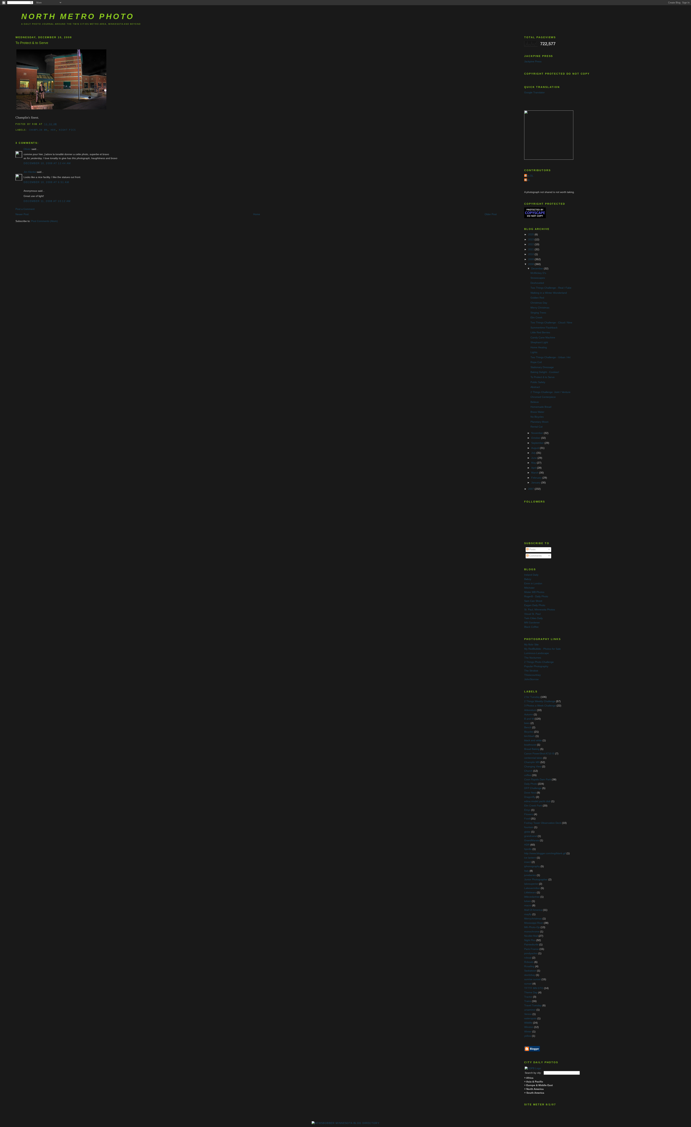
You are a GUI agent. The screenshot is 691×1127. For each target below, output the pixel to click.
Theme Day (531, 992)
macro (527, 905)
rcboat (527, 957)
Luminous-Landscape (536, 653)
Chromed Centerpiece (543, 397)
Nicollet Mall (531, 936)
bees (527, 723)
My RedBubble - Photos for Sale (542, 649)
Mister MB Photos (534, 592)
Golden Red (537, 297)
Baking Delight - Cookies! (544, 372)
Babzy (527, 579)
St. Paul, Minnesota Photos (539, 609)
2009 (531, 259)
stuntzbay (529, 975)
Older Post (491, 214)
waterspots (530, 1018)
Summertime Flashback (543, 327)
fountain (528, 827)
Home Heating (538, 347)
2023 (531, 239)
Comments (535, 555)
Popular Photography (536, 666)
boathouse (530, 744)
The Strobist (531, 670)
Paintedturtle (531, 944)
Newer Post (22, 214)
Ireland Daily (531, 574)
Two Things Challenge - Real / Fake (550, 287)
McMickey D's (538, 273)
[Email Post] (59, 124)
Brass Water (537, 412)
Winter (528, 1031)
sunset (528, 983)
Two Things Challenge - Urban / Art (550, 357)
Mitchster (529, 587)
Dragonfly (529, 797)
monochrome (531, 931)
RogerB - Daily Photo (536, 596)
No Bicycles (537, 416)
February (536, 477)
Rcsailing (529, 966)
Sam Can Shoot (533, 601)
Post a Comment (25, 209)
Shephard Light (539, 342)
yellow (527, 1036)
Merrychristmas (533, 918)
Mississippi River (533, 923)
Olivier (27, 149)
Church (528, 771)
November (537, 433)
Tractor (528, 996)
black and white (533, 740)
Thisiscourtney (532, 675)
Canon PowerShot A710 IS (539, 753)
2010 (531, 254)
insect (527, 862)
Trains (527, 1001)
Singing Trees (538, 312)
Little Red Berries (540, 332)
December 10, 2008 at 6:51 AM (46, 182)
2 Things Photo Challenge (539, 662)
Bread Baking (531, 749)
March (535, 472)
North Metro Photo (77, 16)
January (536, 482)
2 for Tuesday (532, 697)
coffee (527, 775)
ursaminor (530, 1009)
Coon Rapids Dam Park (537, 779)
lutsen (527, 901)
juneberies (530, 875)
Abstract (535, 387)
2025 (531, 234)
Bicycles (528, 731)
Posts (532, 549)
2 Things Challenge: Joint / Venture (550, 392)
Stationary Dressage (542, 367)
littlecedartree (532, 896)
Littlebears (530, 892)
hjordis (528, 849)
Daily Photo (530, 784)
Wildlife (528, 1022)
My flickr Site (531, 644)
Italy (526, 871)
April (534, 467)
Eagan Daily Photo (534, 605)
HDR (53, 129)
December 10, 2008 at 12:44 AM (47, 163)
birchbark (529, 736)
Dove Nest (530, 792)
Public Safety (537, 382)
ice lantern (530, 857)
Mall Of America (533, 910)
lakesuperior (531, 884)
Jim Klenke (30, 172)
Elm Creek (536, 317)
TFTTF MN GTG (533, 988)
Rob (527, 180)
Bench (527, 727)
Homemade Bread (540, 407)
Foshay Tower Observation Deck (542, 823)
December (537, 268)
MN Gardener (532, 622)
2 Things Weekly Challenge (539, 701)
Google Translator (534, 92)
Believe (534, 402)
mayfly (528, 914)
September (538, 443)
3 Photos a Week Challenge (540, 705)
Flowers (528, 814)
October (536, 438)
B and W (529, 718)
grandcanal (530, 836)
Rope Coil (536, 362)
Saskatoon (530, 970)
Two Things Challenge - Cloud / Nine (551, 322)
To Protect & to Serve (31, 43)
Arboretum (530, 710)
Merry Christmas (539, 307)
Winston (528, 1027)
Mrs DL (529, 175)
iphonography (532, 866)
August (535, 448)
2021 (531, 249)
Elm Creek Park (533, 805)
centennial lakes (533, 758)
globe (527, 831)
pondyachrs (531, 953)
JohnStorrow (531, 679)
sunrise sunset (532, 979)
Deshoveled (537, 283)
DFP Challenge (532, 788)
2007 (531, 489)
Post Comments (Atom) (44, 221)
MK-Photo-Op (532, 927)
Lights (533, 352)
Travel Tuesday (533, 1005)
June (534, 458)
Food (527, 818)
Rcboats (529, 962)
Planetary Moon (539, 422)
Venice (528, 1014)
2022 (531, 244)
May (534, 462)
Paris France (531, 949)
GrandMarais (531, 840)
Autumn (528, 714)
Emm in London (533, 583)
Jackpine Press (532, 61)
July (533, 453)
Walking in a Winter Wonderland (548, 293)
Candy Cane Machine (542, 337)
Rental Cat (536, 426)
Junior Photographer (536, 879)
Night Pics (67, 129)
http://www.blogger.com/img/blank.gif (545, 853)
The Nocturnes (532, 657)
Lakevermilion (532, 888)
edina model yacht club (537, 801)
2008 (531, 264)
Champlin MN (38, 129)
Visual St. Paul (532, 614)
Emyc (527, 810)
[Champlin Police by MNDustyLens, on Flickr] (61, 109)
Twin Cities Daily (533, 618)
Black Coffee (531, 627)
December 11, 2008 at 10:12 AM (47, 201)
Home (256, 214)
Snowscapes (537, 278)
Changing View (532, 766)
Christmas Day (538, 302)
